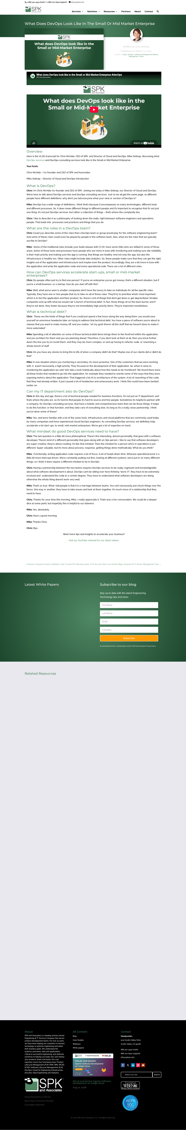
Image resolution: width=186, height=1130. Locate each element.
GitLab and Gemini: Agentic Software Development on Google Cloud (66, 770)
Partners (126, 11)
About (137, 11)
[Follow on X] (128, 1065)
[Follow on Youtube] (143, 1065)
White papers (78, 1048)
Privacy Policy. (151, 646)
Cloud (124, 54)
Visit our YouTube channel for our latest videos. (94, 540)
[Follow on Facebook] (123, 1065)
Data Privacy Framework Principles (39, 1101)
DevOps (130, 54)
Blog (75, 1036)
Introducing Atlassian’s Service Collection (50, 636)
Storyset (47, 1097)
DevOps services (36, 160)
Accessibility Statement (34, 1105)
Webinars (77, 1044)
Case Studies (78, 1040)
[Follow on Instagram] (138, 1065)
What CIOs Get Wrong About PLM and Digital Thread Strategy (62, 985)
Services (76, 11)
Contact (149, 11)
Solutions (92, 11)
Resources (109, 11)
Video (141, 56)
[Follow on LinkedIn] (133, 1065)
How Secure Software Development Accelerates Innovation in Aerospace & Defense (74, 878)
